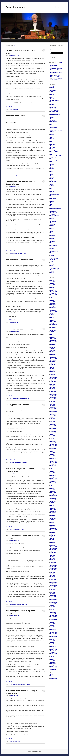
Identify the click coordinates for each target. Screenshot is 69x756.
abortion (52, 87)
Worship (11, 322)
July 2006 (52, 622)
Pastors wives (53, 220)
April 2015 (52, 472)
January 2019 (53, 408)
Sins (51, 249)
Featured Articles (34, 41)
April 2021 (52, 370)
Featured (52, 143)
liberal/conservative (54, 194)
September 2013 (53, 499)
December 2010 (53, 546)
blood (51, 96)
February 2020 (53, 390)
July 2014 (52, 485)
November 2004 (53, 650)
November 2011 (53, 531)
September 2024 (53, 311)
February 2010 (53, 561)
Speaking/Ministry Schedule (16, 41)
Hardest (52, 164)
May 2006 (52, 625)
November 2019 (53, 394)
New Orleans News (54, 212)
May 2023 (52, 334)
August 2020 (53, 381)
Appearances (53, 90)
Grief (51, 161)
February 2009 (53, 578)
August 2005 (53, 638)
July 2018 (52, 417)
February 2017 (53, 441)
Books (51, 97)
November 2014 (53, 479)
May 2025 (52, 300)
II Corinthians (53, 181)
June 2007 (52, 606)
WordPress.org (53, 678)
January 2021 (53, 374)
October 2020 (53, 378)
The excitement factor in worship (19, 259)
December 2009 (53, 563)
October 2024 (53, 310)
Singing (52, 248)
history (51, 171)
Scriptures (52, 241)
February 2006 (53, 629)
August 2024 (53, 313)
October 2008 (53, 583)
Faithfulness (21, 398)
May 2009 (52, 573)
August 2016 (53, 450)
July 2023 (52, 331)
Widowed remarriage (54, 269)
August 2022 (53, 347)
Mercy (51, 202)
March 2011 (52, 542)
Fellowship (52, 144)
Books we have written (55, 100)
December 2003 (53, 666)
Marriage (52, 200)
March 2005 (52, 645)
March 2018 (52, 422)
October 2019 (53, 395)
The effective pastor (54, 258)
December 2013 (53, 495)
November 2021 (53, 360)
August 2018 (53, 415)
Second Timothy (53, 245)
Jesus (51, 184)
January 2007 (53, 613)
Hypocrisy (52, 180)
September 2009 (53, 568)
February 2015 (53, 475)
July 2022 (52, 348)
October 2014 (53, 481)
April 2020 (52, 387)
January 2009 (53, 579)
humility (21, 253)
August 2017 (53, 432)
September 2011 (53, 534)
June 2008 (52, 589)
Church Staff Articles (54, 110)
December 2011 (53, 529)
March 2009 (52, 576)
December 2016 (53, 444)
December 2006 (53, 615)
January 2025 (53, 306)
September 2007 (53, 602)
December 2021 (53, 358)
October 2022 (53, 344)
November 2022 (53, 343)
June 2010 (52, 555)
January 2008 (53, 596)
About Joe (26, 41)
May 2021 (52, 368)
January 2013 (53, 511)
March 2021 (52, 371)
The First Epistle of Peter (55, 259)
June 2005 (52, 640)
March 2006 (52, 628)
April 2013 (52, 507)
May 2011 (52, 539)
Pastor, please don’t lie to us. (18, 404)
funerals (52, 153)
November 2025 (53, 291)
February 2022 (53, 356)
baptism (52, 94)
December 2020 (53, 375)
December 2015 (53, 461)
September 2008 (53, 585)
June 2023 (52, 333)
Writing (51, 274)
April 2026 (52, 284)
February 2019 (53, 407)
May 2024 (52, 317)
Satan (51, 239)
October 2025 (53, 293)
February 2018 (53, 424)
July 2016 (52, 451)
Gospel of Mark (53, 157)
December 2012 (53, 512)
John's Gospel (53, 185)
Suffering (52, 254)
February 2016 (53, 458)
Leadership (52, 192)
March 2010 (52, 559)
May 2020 (52, 385)
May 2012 (52, 522)
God (51, 154)
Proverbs (52, 227)
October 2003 (53, 669)
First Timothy (53, 147)
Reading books (53, 232)
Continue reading (10, 106)
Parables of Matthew (54, 215)
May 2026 (52, 283)
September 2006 (53, 619)
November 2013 (53, 497)
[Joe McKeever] (50, 50)
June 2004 (52, 657)
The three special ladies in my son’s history (56, 79)
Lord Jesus (52, 195)
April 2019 (52, 404)
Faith (51, 137)
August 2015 (53, 467)
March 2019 (52, 405)
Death (51, 118)
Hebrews (52, 168)
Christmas (52, 106)
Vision (51, 267)
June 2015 (52, 469)
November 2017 (53, 428)
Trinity (51, 261)
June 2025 (52, 299)
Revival (51, 237)
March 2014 (52, 491)
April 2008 (52, 592)
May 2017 (52, 437)
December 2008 (53, 581)
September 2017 (53, 431)
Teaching (52, 255)
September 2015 (53, 465)
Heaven (51, 167)
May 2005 (52, 642)
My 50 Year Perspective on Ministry (19, 684)
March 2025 (52, 303)
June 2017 (52, 435)
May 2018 (52, 420)
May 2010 (52, 556)
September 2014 (53, 482)
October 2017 (53, 430)
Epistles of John (53, 127)
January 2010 (53, 562)
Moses (51, 207)
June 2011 (52, 538)
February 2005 (53, 646)
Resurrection (53, 234)
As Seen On (52, 93)
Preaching (52, 224)
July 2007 (52, 605)
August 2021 (53, 364)
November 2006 (53, 616)
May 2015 (52, 471)
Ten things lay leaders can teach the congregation (56, 64)
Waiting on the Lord (54, 268)
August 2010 (53, 552)
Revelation (52, 235)
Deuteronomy (53, 120)
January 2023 (53, 340)
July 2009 (52, 571)
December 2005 (53, 632)
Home (51, 174)
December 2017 (53, 427)
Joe (14, 45)
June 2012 (52, 521)
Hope (51, 175)
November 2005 (53, 633)
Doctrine (52, 123)
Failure (17, 398)
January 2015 (53, 477)
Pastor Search (53, 217)
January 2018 (53, 425)
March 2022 (52, 354)
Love (51, 197)
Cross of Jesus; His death (55, 114)
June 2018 (52, 418)
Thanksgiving (53, 257)
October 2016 (53, 447)
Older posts (8, 746)
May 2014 (52, 488)
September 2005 (53, 636)
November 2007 (53, 599)
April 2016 (52, 455)
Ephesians (52, 126)
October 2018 (53, 413)
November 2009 (53, 565)
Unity (51, 265)
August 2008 (53, 586)
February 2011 (53, 544)
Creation (52, 113)
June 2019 (52, 401)
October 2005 (53, 635)
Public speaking (53, 229)
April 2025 (52, 301)
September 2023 (53, 328)
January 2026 (53, 289)
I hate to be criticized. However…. (19, 329)
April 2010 (52, 558)
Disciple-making (13, 604)
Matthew (52, 201)
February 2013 (53, 509)
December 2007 (53, 598)
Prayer (51, 222)
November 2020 (53, 377)
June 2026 (52, 281)
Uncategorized (18, 462)
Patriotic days (53, 221)
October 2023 (53, 327)
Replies (28, 684)
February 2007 (53, 612)
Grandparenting (53, 160)
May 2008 (52, 591)
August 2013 (53, 501)
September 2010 (53, 551)
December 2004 (53, 649)
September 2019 (53, 397)
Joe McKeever (52, 48)
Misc (51, 204)
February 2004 (53, 663)
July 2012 (52, 519)
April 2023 (52, 336)
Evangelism (52, 133)
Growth (51, 163)
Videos (46, 41)
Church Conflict (13, 398)
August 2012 (53, 518)
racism (51, 231)
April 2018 (52, 421)
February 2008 (53, 595)
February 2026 (53, 287)
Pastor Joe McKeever (16, 7)
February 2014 (53, 492)
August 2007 (53, 603)
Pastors (18, 175)
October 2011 (53, 532)
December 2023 (53, 324)
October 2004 (53, 652)
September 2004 (53, 653)
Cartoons (41, 41)
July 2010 (52, 554)
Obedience (52, 214)
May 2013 (52, 505)
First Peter (52, 145)
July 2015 (52, 468)
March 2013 (52, 508)
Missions (52, 205)
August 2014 (53, 484)
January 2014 (53, 494)
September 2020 (53, 380)
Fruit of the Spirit (16, 253)
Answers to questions (54, 88)
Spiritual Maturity (54, 251)
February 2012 (53, 526)
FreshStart (52, 71)
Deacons (52, 117)
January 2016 (53, 460)
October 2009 (53, 566)
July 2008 (52, 588)
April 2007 (52, 609)
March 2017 (52, 440)
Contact (7, 41)
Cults (51, 116)
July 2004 (52, 656)
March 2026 (52, 286)
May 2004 (52, 659)
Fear (51, 141)
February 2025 (53, 304)
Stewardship (53, 252)
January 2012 (53, 528)
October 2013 (53, 498)
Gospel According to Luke (55, 155)
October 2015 (53, 464)
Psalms (52, 228)
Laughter (52, 191)
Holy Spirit (52, 173)
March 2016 (52, 457)
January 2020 (53, 391)
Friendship (52, 150)
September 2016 (53, 448)
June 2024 (52, 316)
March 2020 (52, 388)
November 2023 (53, 326)
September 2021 (53, 363)
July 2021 (52, 366)
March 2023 (52, 337)
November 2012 (53, 514)
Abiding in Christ (54, 86)
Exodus (52, 134)
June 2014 (52, 487)
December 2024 (53, 307)
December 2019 (53, 393)
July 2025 (52, 297)
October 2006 (53, 618)
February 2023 (53, 338)
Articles (52, 91)
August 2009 (53, 569)
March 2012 (52, 525)
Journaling (52, 187)
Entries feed (52, 675)
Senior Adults (53, 247)
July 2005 (52, 639)
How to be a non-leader (15, 115)
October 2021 (53, 361)
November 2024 (53, 309)
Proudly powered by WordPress (34, 751)
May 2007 (52, 608)
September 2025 (53, 294)
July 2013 (52, 502)
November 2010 (53, 548)
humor (11, 741)
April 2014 (52, 489)
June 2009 (52, 572)
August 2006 (53, 620)
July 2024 (52, 314)
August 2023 (53, 330)
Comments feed (53, 677)
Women (52, 271)
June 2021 (52, 367)
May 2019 (52, 403)
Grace (11, 109)
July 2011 (52, 536)
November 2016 (53, 445)
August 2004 (53, 655)
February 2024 (53, 321)
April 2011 (52, 541)
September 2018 (53, 414)
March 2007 (52, 610)
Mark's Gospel (53, 198)
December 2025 (53, 290)
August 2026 (53, 279)
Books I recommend (54, 98)
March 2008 (52, 593)
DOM (51, 124)
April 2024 (52, 319)
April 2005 (52, 643)
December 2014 (53, 478)
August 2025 (53, 296)
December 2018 (53, 410)
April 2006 (52, 626)
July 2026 (52, 280)
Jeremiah (52, 182)
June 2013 (52, 504)
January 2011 (53, 545)
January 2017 (53, 442)
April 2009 (52, 575)
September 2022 (53, 346)
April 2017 (52, 438)
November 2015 (53, 462)
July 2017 (52, 434)
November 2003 (53, 667)
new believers (53, 211)
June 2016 (52, 452)
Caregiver (52, 101)
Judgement (52, 190)
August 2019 (53, 398)
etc (51, 128)
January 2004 (53, 665)
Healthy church (53, 165)
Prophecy (52, 225)
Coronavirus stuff (54, 111)
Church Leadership (13, 175)
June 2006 (52, 623)
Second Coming (53, 244)
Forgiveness (53, 148)
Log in (51, 674)
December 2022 (53, 341)
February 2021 (53, 373)
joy (51, 188)
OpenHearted (53, 66)
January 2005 (53, 648)
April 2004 (52, 660)
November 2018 (53, 411)
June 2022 (52, 350)
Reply (25, 253)
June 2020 (52, 384)
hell (51, 170)
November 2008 (53, 582)
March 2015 (52, 474)
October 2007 (53, 601)
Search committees (54, 242)
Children (11, 253)
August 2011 (53, 535)
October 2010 (53, 549)
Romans (52, 238)
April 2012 (52, 524)
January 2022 (53, 357)
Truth (14, 462)
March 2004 (52, 662)
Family (11, 684)
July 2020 (52, 383)
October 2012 (53, 515)
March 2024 (52, 320)
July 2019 (52, 400)
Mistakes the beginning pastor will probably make (56, 72)
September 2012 (53, 516)
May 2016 (52, 454)
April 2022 (52, 353)
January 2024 (53, 323)
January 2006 (53, 630)
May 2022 (52, 351)
